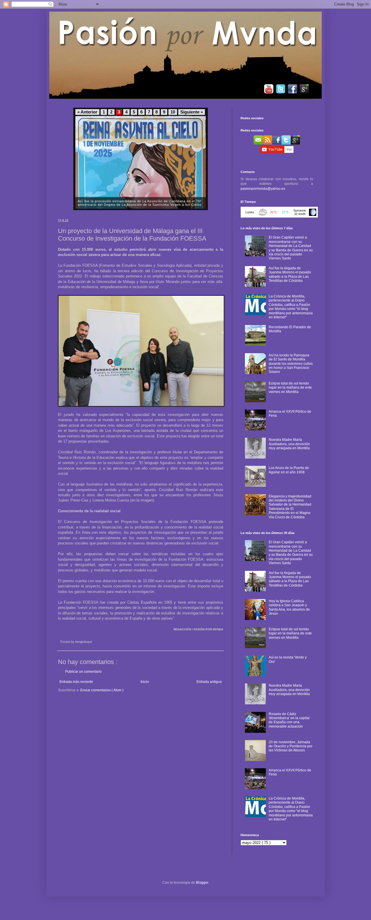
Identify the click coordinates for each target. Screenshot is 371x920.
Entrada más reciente (76, 682)
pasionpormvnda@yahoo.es (263, 189)
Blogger (202, 883)
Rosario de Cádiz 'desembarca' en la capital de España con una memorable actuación (289, 720)
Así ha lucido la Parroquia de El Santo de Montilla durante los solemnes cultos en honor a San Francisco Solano (291, 363)
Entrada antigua (209, 682)
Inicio (145, 682)
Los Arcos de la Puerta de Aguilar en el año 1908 (289, 470)
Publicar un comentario (83, 672)
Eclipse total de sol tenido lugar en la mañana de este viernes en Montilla (290, 387)
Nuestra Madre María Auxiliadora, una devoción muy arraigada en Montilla (289, 444)
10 (172, 112)
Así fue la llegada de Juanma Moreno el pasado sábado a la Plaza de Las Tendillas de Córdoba (290, 274)
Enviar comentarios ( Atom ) (101, 690)
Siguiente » (191, 112)
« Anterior (87, 112)
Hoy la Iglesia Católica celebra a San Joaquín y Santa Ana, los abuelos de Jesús (289, 607)
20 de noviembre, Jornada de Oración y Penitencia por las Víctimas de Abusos (290, 746)
